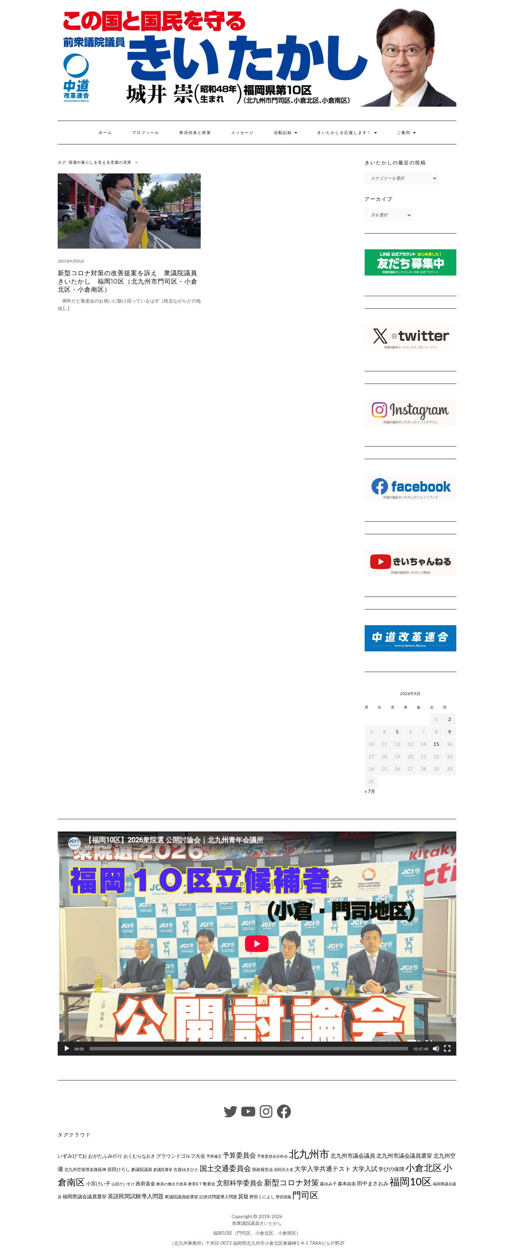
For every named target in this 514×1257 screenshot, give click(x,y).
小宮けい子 (98, 1183)
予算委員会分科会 (272, 1156)
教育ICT (195, 1183)
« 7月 (370, 791)
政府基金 (145, 1183)
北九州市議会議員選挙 (404, 1155)
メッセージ (242, 132)
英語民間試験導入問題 (136, 1196)
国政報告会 (262, 1169)
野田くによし (262, 1196)
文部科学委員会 (239, 1183)
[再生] (66, 1048)
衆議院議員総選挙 (181, 1196)
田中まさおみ (372, 1183)
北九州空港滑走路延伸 (85, 1169)
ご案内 (404, 132)
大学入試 (364, 1168)
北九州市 (309, 1154)
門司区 (305, 1195)
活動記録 (284, 132)
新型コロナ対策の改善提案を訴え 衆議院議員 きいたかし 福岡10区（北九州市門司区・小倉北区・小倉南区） (131, 281)
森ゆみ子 (328, 1183)
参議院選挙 (162, 1169)
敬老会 (209, 1183)
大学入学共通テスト (322, 1168)
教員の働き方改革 (171, 1183)
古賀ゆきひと (186, 1169)
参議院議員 (141, 1169)
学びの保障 (391, 1169)
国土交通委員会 (225, 1168)
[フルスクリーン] (447, 1048)
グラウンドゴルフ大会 (180, 1156)
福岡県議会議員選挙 (85, 1196)
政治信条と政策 (195, 132)
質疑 (243, 1196)
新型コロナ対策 (291, 1182)
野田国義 (283, 1196)
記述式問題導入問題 (218, 1196)
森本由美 (347, 1183)
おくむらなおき (139, 1156)
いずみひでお (72, 1156)
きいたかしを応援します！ (345, 132)
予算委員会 (239, 1155)
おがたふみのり (105, 1156)
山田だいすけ (123, 1183)
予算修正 (214, 1156)
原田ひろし (118, 1169)
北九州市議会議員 (352, 1155)
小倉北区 (424, 1167)
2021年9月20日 (71, 261)
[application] (257, 943)
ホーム (105, 132)
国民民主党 (283, 1169)
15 (436, 744)
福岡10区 (411, 1181)
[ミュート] (436, 1048)
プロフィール (145, 132)
